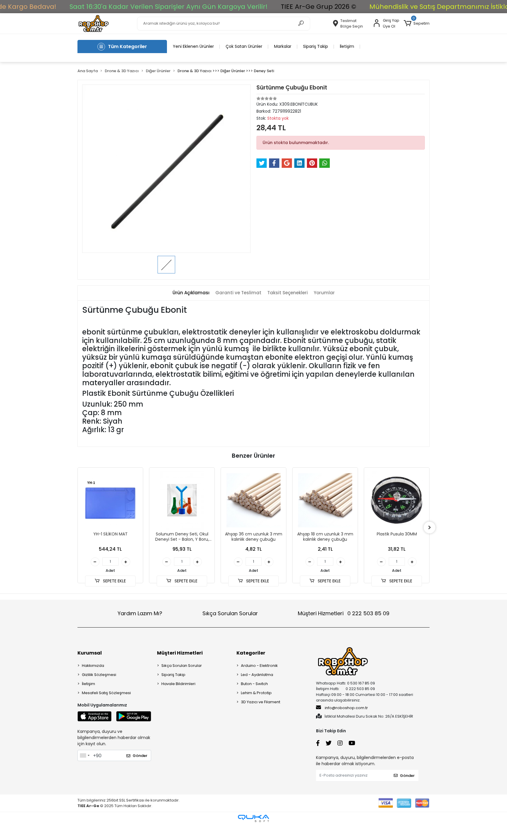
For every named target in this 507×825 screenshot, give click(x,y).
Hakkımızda (93, 665)
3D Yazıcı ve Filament (260, 702)
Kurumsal (89, 653)
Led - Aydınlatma (257, 674)
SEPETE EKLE (114, 581)
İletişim (347, 46)
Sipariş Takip (315, 46)
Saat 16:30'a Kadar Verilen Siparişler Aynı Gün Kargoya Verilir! (168, 6)
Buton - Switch (254, 684)
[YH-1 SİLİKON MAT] (110, 500)
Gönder (140, 755)
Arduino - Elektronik (259, 665)
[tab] (191, 293)
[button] (417, 23)
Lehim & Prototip (256, 693)
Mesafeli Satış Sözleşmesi (106, 693)
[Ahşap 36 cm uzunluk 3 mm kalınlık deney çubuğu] (253, 500)
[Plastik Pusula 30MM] (396, 500)
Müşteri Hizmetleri (343, 613)
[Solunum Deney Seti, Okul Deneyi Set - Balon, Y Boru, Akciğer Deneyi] (182, 500)
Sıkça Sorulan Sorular (230, 613)
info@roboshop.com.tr (346, 708)
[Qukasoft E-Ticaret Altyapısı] (253, 818)
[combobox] (84, 755)
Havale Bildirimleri (178, 684)
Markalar (282, 46)
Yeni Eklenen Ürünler (193, 46)
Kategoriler (250, 653)
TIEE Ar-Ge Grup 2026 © (318, 6)
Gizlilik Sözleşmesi (99, 674)
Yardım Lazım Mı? (140, 613)
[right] (429, 527)
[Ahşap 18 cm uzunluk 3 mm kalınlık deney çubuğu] (325, 500)
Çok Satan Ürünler (244, 46)
